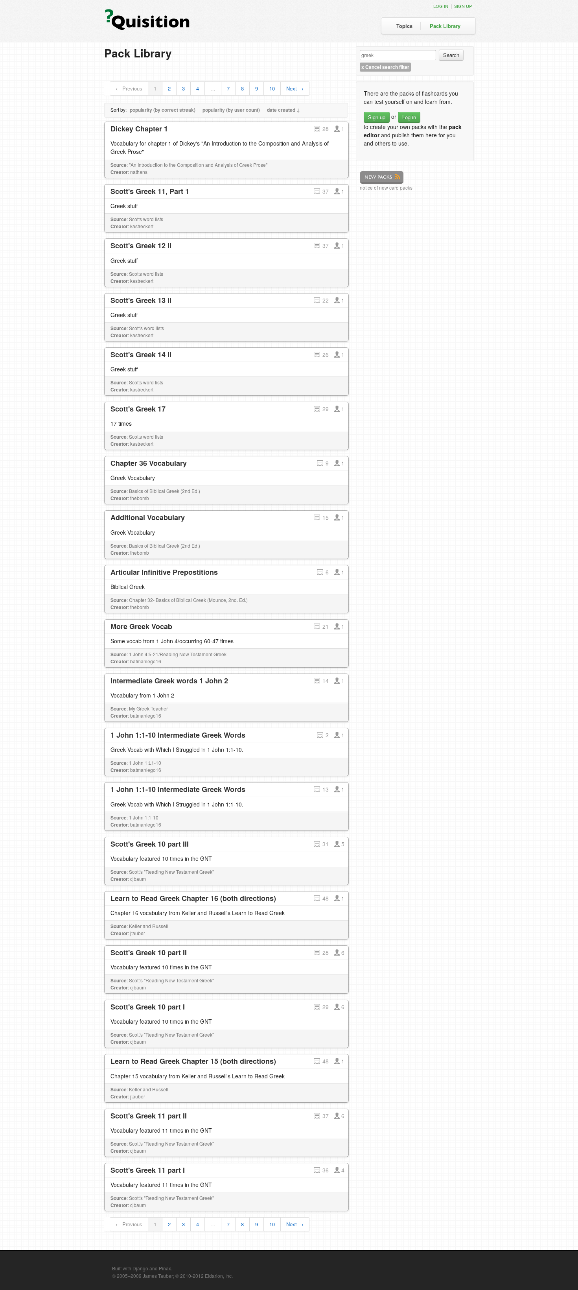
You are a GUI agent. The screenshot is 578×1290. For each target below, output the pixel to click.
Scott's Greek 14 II (140, 354)
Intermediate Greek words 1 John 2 (169, 680)
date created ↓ (283, 109)
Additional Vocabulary (147, 517)
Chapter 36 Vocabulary (148, 463)
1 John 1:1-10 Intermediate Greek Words (177, 735)
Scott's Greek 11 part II (148, 1116)
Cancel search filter (385, 66)
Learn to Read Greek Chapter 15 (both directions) (193, 1061)
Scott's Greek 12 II (140, 245)
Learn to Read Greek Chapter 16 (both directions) (193, 898)
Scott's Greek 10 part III (149, 844)
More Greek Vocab (141, 626)
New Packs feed (381, 177)
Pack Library (445, 26)
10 (272, 88)
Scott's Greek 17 (138, 409)
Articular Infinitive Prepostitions (164, 572)
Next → (295, 88)
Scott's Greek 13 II (140, 300)
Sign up (463, 6)
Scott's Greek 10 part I (147, 1007)
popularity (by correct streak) (162, 109)
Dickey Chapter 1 (139, 129)
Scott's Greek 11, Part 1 (149, 191)
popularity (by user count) (231, 109)
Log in (440, 6)
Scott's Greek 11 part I (147, 1170)
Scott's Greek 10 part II (148, 952)
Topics (404, 26)
